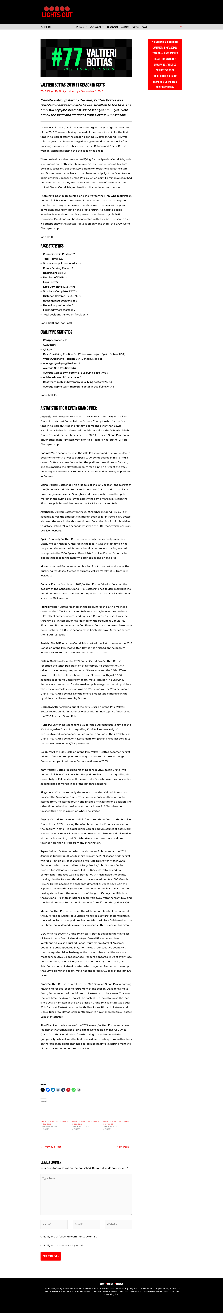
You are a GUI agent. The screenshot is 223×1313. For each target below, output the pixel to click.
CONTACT (110, 1283)
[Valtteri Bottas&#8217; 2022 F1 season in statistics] (117, 1112)
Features (135, 26)
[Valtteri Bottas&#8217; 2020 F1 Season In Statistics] (55, 1112)
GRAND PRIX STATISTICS (165, 59)
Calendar (114, 26)
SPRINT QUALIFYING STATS (165, 76)
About (144, 26)
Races (81, 26)
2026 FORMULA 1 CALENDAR (165, 42)
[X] (42, 27)
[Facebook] (45, 27)
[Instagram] (49, 27)
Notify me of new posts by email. (63, 1245)
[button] (181, 26)
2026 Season (95, 26)
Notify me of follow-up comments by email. (70, 1236)
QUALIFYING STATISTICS (165, 65)
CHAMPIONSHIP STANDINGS (165, 48)
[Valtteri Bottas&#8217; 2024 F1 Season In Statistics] (86, 1112)
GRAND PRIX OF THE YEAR (165, 82)
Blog (50, 91)
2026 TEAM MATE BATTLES (165, 53)
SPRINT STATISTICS (165, 70)
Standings (125, 26)
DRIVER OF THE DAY (165, 87)
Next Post (124, 1146)
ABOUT (102, 1283)
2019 (43, 91)
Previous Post (51, 1146)
